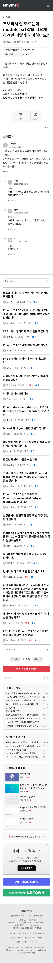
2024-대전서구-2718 (33, 928)
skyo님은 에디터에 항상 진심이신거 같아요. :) (24, 725)
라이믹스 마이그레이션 (16, 393)
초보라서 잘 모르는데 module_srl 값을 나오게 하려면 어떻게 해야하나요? (26, 29)
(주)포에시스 (21, 920)
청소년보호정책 (16, 938)
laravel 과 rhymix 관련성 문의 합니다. (25, 428)
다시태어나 (11, 385)
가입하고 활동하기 (28, 669)
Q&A (7, 17)
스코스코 (10, 465)
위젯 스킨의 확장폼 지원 (15, 749)
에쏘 (9, 42)
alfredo (13, 143)
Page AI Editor (26, 818)
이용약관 (12, 933)
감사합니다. (10, 707)
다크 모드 (32, 942)
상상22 (10, 336)
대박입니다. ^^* (12, 711)
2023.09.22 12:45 (21, 184)
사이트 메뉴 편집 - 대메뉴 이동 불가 (20, 753)
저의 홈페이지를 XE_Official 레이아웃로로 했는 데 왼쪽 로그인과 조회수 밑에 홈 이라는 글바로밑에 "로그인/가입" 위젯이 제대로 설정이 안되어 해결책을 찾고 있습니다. (26, 593)
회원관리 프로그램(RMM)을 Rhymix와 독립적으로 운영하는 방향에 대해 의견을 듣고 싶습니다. (25, 477)
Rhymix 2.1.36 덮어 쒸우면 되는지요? (25, 345)
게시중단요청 (29, 938)
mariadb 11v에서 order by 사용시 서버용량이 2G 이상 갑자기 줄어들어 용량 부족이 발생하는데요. (26, 536)
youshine (11, 323)
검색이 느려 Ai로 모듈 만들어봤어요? (23, 571)
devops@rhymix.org (26, 953)
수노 (9, 399)
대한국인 (10, 563)
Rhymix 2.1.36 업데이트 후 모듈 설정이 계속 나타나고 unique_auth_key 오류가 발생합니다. (26, 314)
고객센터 (39, 938)
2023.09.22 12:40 (16, 147)
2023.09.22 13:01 (21, 213)
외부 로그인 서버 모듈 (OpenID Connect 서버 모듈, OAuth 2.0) (33, 787)
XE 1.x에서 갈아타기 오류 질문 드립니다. (26, 331)
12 (38, 640)
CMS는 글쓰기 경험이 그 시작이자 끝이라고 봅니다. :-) (28, 718)
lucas (9, 577)
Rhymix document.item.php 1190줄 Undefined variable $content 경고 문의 (26, 411)
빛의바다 (10, 302)
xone (9, 350)
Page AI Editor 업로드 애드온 (33, 807)
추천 (7, 171)
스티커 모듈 (25, 773)
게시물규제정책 (38, 933)
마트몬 (10, 623)
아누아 (10, 420)
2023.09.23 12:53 (21, 242)
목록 (48, 127)
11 (34, 524)
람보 (16, 209)
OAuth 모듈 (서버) (28, 796)
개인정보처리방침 (24, 933)
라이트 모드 (19, 942)
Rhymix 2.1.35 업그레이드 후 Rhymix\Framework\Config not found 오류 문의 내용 (23, 498)
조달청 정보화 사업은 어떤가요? (21, 459)
